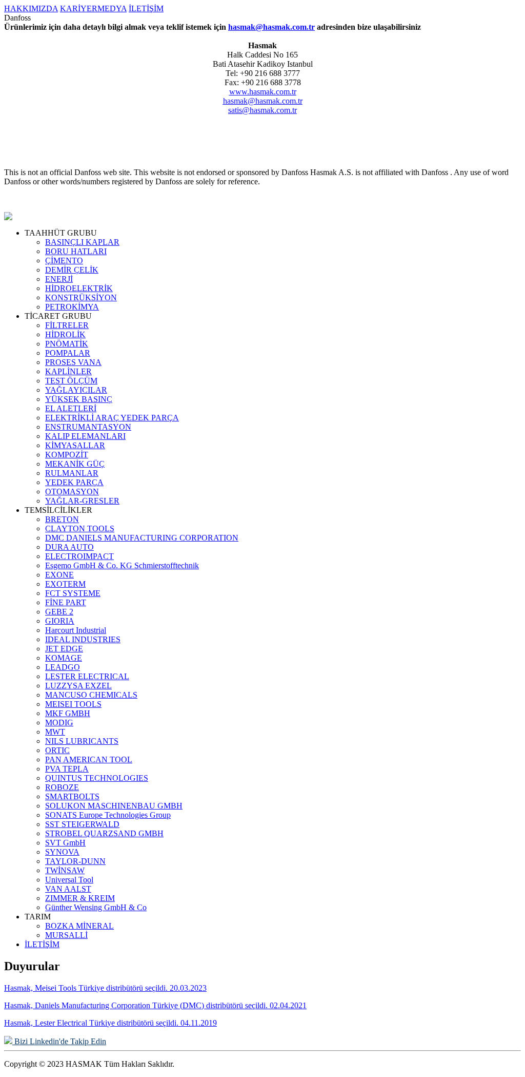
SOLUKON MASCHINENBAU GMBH (114, 805)
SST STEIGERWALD (82, 824)
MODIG (59, 722)
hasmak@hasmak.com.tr (271, 27)
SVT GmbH (65, 842)
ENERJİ (59, 279)
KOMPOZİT (66, 454)
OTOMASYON (72, 491)
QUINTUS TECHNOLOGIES (96, 778)
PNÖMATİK (66, 343)
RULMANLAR (71, 473)
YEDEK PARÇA (74, 482)
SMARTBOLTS (72, 796)
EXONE (59, 574)
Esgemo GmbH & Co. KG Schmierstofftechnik (122, 565)
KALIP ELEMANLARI (85, 436)
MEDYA (112, 8)
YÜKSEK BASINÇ (78, 399)
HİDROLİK (65, 334)
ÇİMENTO (64, 260)
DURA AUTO (69, 547)
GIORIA (59, 621)
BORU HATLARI (76, 251)
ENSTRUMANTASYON (88, 426)
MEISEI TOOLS (73, 704)
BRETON (62, 519)
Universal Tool (69, 879)
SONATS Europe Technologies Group (108, 815)
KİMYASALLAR (75, 445)
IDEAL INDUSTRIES (82, 639)
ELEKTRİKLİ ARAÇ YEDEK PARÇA (112, 417)
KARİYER (78, 8)
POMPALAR (67, 353)
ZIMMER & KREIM (80, 898)
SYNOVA (62, 852)
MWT (55, 731)
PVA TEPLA (67, 768)
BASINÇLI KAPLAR (82, 242)
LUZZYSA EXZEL (78, 685)
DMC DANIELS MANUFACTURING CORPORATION (141, 537)
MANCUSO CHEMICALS (91, 694)
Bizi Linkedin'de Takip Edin (59, 1041)
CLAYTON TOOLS (79, 528)
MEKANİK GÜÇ (75, 463)
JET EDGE (64, 648)
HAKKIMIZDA (31, 8)
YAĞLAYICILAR (76, 390)
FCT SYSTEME (72, 593)
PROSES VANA (73, 362)
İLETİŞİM (146, 8)
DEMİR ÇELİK (71, 269)
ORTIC (57, 750)
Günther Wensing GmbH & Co (96, 907)
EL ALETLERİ (70, 408)
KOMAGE (63, 657)
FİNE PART (65, 602)
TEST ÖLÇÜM (71, 380)
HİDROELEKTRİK (79, 288)
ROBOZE (62, 787)
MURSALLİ (66, 935)
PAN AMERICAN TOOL (88, 759)
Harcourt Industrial (75, 630)
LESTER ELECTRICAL (87, 676)
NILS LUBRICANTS (81, 741)
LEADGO (62, 667)
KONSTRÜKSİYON (81, 297)
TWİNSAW (65, 870)
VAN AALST (68, 888)
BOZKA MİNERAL (79, 925)
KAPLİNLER (68, 371)
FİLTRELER (67, 325)
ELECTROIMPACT (79, 556)
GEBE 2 (59, 611)
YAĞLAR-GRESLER (82, 500)
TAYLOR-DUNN (75, 861)
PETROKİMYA (72, 306)
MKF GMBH (67, 713)
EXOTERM (65, 584)
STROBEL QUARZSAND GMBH (104, 833)
